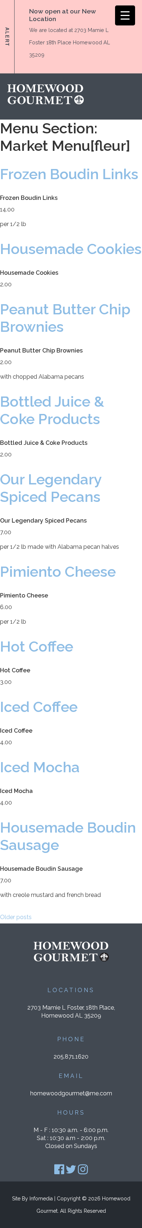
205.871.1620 (71, 1056)
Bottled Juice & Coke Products (52, 410)
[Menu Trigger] (125, 15)
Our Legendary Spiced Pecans (51, 488)
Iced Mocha (40, 767)
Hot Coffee (36, 646)
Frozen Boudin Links (69, 173)
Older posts (16, 917)
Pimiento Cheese (58, 571)
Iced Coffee (39, 706)
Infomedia (41, 1198)
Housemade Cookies (71, 248)
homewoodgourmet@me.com (71, 1093)
